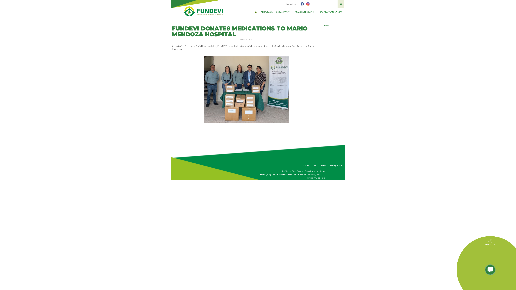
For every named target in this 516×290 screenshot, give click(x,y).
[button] (266, 12)
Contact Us (291, 4)
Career (306, 165)
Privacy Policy (336, 165)
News (323, 165)
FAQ (315, 165)
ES (341, 4)
